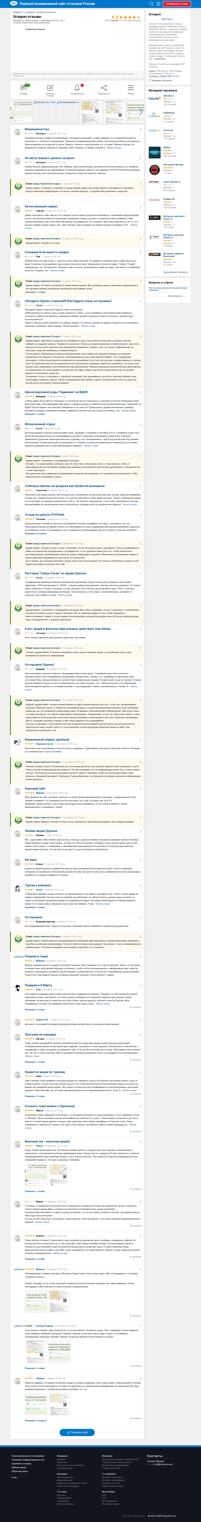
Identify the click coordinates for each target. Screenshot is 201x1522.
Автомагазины (109, 1501)
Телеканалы (63, 1501)
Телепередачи (64, 1498)
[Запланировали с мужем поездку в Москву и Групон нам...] (68, 112)
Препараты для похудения (70, 1465)
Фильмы (61, 1495)
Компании (62, 1474)
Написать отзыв (178, 4)
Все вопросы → (176, 296)
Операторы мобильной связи (72, 1483)
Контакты (155, 1456)
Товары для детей (111, 1468)
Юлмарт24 (169, 199)
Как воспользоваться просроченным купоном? (168, 289)
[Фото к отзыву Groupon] (36, 1175)
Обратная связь (19, 1471)
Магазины (107, 1456)
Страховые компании (68, 1486)
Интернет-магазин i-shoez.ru (174, 217)
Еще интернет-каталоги (175, 272)
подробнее (160, 58)
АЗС (104, 1495)
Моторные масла (111, 1504)
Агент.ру (168, 130)
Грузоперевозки (65, 1477)
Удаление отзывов (21, 1463)
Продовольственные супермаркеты (120, 1459)
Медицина (62, 1456)
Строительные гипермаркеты (117, 1462)
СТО (104, 1498)
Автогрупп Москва (173, 164)
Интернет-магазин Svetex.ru (173, 236)
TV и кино (62, 1491)
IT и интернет (109, 1474)
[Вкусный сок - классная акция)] (21, 112)
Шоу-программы (65, 1504)
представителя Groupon (46, 183)
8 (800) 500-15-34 (169, 76)
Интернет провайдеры (113, 1480)
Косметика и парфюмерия (115, 1465)
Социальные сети (111, 1483)
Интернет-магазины (112, 1477)
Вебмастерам (18, 1467)
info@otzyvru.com (163, 1464)
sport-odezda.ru (171, 182)
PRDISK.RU (169, 113)
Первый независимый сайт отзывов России (57, 3)
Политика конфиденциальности (27, 1459)
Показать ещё (79, 1432)
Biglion (167, 147)
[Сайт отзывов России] (15, 3)
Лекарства (62, 1462)
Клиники (61, 1459)
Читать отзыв (114, 147)
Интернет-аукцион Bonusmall (173, 255)
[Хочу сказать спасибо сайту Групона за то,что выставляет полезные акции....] (115, 112)
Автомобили (108, 1491)
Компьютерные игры (112, 1486)
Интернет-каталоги (162, 80)
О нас (14, 1477)
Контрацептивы (65, 1468)
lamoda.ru (168, 96)
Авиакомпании (64, 1480)
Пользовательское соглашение (27, 1456)
